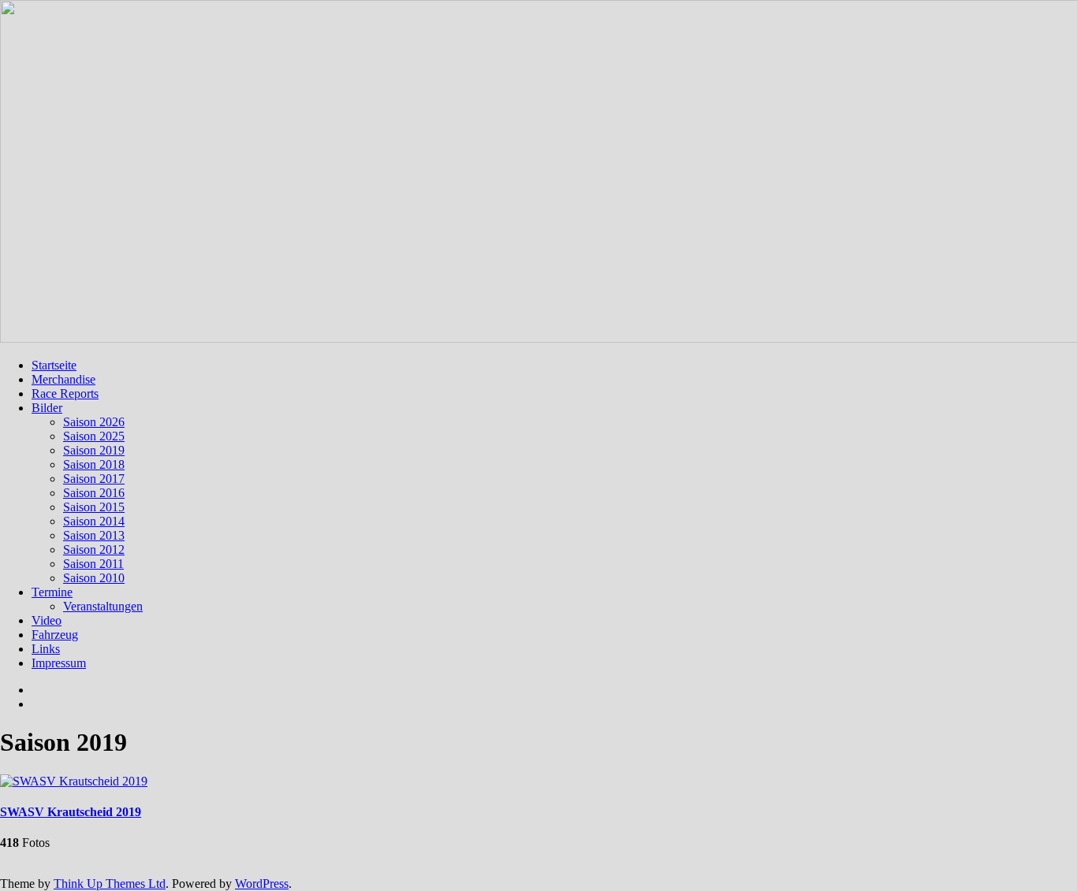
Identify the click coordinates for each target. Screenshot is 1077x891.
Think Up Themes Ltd (110, 883)
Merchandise (63, 379)
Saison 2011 (93, 563)
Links (46, 648)
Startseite (54, 365)
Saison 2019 (94, 450)
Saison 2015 (94, 507)
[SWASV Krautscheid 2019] (73, 781)
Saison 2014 (94, 521)
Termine (52, 592)
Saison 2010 (94, 578)
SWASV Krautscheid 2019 (70, 812)
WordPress (262, 883)
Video (46, 620)
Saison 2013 (94, 535)
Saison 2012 (94, 549)
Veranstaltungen (103, 606)
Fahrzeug (55, 634)
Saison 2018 (94, 464)
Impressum (59, 663)
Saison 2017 (94, 478)
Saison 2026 (94, 422)
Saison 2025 (94, 436)
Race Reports (65, 393)
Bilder (47, 407)
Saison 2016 (94, 492)
